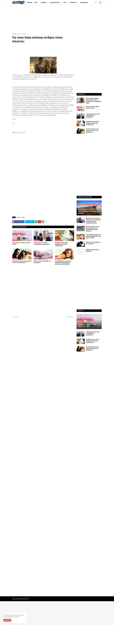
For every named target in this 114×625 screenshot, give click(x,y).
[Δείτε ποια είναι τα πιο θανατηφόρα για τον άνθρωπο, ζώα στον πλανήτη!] (81, 228)
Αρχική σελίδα (16, 34)
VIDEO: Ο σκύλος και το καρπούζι (92, 250)
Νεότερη (15, 316)
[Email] (42, 221)
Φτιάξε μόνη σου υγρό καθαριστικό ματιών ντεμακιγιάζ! (61, 244)
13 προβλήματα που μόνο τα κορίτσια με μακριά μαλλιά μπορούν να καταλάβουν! (63, 262)
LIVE (64, 2)
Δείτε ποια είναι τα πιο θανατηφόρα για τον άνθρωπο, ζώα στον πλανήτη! (92, 229)
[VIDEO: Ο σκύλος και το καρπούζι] (81, 251)
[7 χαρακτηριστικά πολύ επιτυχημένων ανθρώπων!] (81, 116)
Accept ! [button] (7, 620)
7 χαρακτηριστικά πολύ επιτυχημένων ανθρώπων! (42, 243)
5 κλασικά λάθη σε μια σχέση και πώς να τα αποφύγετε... (21, 261)
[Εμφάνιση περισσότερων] (45, 221)
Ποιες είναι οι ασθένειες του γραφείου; (93, 242)
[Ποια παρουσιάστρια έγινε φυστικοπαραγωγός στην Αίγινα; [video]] (81, 236)
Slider (23, 217)
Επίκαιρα (43, 2)
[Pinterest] (39, 221)
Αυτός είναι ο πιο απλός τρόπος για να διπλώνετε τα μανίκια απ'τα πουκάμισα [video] (93, 221)
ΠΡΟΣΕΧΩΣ (73, 2)
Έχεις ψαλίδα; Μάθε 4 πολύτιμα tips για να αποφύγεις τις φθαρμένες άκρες (93, 101)
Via (13, 123)
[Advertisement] (57, 19)
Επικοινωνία (84, 2)
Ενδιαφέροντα (55, 2)
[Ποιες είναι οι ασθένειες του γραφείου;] (81, 244)
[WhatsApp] (36, 221)
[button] (96, 2)
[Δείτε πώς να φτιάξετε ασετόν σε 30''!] (81, 108)
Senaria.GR (26, 598)
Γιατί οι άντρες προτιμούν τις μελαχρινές (42, 261)
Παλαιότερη (70, 316)
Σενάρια (29, 2)
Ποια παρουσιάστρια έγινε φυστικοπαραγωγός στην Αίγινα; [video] (93, 236)
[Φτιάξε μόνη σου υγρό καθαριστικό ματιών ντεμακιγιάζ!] (81, 123)
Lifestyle (24, 34)
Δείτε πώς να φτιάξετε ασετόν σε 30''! (21, 243)
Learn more (16, 616)
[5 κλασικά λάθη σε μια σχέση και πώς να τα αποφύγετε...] (81, 131)
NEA (36, 2)
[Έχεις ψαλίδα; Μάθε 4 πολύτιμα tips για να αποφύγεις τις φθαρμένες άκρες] (81, 100)
